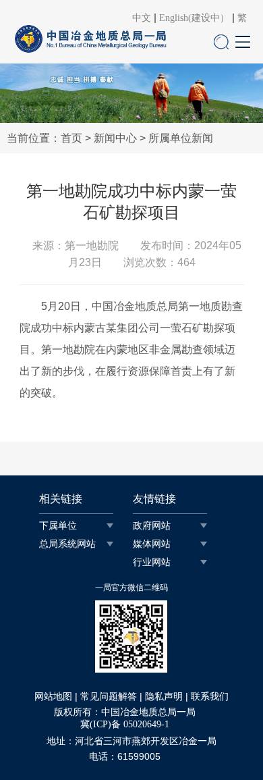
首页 (71, 138)
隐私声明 (164, 697)
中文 (141, 18)
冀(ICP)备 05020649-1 (124, 724)
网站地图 (53, 697)
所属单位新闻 (180, 138)
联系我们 (210, 697)
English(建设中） (194, 18)
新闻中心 (115, 138)
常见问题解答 (108, 697)
